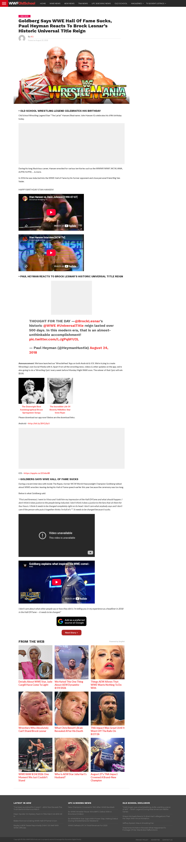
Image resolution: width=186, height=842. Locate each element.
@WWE (49, 326)
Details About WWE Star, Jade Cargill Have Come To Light (35, 683)
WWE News (55, 3)
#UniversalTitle (70, 326)
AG (32, 36)
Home (43, 3)
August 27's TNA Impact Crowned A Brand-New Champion (104, 777)
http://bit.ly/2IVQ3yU (39, 423)
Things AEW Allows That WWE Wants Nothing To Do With (106, 684)
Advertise (155, 840)
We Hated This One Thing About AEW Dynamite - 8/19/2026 (69, 684)
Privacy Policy (142, 840)
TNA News (83, 3)
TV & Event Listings (155, 3)
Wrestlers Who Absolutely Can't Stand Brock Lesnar (34, 729)
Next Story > (71, 632)
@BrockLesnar (87, 321)
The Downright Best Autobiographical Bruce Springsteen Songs (31, 409)
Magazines (136, 3)
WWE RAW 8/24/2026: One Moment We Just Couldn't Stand (34, 777)
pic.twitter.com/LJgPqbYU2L (54, 339)
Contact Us (167, 840)
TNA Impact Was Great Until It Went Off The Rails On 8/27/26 (108, 731)
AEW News (69, 3)
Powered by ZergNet (117, 642)
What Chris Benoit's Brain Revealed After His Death (69, 729)
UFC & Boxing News (101, 3)
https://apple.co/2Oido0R (37, 473)
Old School (121, 3)
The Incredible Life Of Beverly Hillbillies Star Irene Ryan (60, 409)
